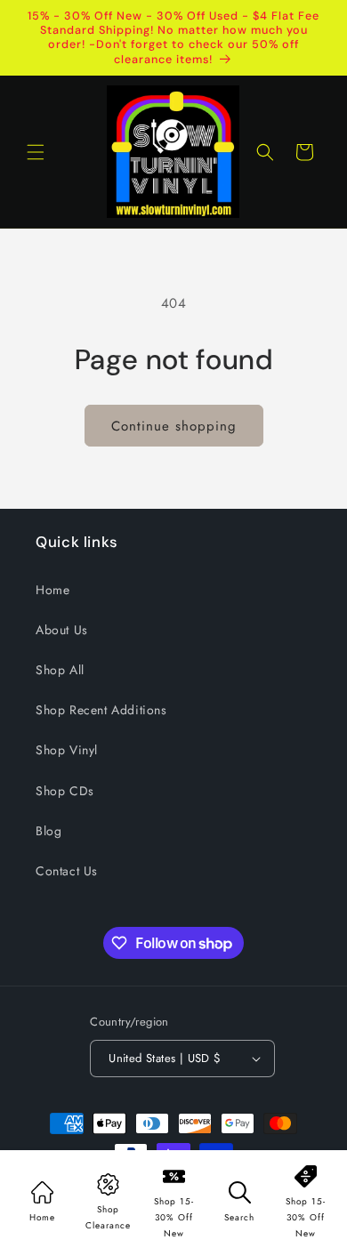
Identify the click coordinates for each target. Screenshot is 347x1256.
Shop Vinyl (67, 750)
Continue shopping (174, 426)
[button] (35, 152)
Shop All (60, 670)
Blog (48, 831)
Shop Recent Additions (101, 710)
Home (52, 590)
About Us (62, 630)
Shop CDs (65, 791)
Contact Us (67, 871)
